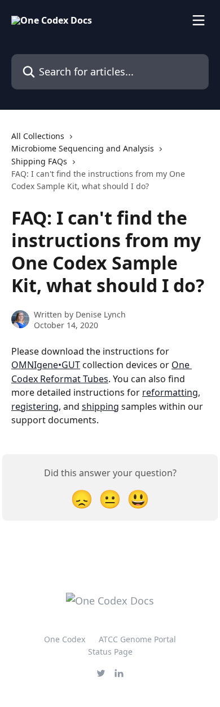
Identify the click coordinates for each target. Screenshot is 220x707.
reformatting (170, 392)
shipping (100, 406)
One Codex (64, 639)
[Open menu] (198, 20)
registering (35, 406)
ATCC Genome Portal (137, 639)
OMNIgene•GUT (45, 365)
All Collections (37, 136)
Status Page (110, 651)
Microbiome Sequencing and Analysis (82, 148)
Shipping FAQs (39, 161)
